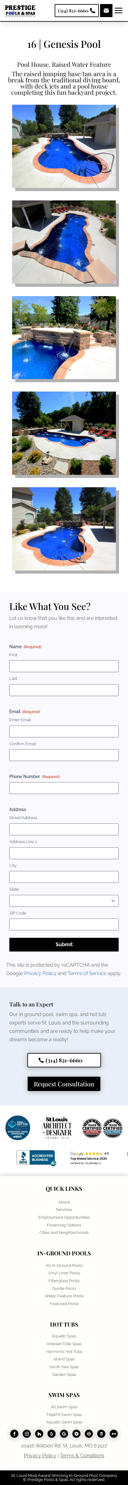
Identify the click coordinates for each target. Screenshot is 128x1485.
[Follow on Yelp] (52, 1434)
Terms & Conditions (82, 1456)
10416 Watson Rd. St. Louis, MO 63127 (64, 1446)
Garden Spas (64, 1374)
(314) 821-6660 (64, 1060)
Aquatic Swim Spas (64, 1422)
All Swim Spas (64, 1407)
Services (64, 1209)
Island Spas (64, 1359)
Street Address (23, 817)
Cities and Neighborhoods (64, 1232)
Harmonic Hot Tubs (64, 1351)
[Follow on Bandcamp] (76, 1434)
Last (13, 678)
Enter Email (20, 719)
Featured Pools (64, 1303)
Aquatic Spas (64, 1336)
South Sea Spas (64, 1366)
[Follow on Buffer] (101, 1434)
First (13, 655)
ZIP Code (17, 913)
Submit (64, 944)
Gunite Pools (64, 1288)
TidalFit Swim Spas (64, 1414)
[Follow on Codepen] (89, 1434)
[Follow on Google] (64, 1434)
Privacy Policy (41, 973)
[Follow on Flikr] (114, 1434)
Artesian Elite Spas (64, 1343)
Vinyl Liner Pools (64, 1273)
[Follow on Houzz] (39, 1434)
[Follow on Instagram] (27, 1434)
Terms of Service (87, 973)
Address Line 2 (23, 841)
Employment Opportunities (64, 1217)
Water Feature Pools (64, 1296)
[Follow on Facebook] (14, 1434)
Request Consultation (64, 1083)
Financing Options (64, 1225)
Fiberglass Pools (64, 1280)
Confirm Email (22, 743)
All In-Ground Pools (64, 1265)
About (64, 1202)
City (12, 865)
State (14, 889)
